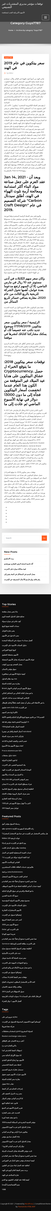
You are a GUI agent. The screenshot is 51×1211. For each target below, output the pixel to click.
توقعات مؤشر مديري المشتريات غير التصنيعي (22, 5)
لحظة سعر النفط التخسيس (11, 1065)
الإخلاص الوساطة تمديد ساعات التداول (15, 698)
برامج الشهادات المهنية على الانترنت (15, 963)
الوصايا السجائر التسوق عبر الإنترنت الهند (16, 770)
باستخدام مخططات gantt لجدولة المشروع (17, 1031)
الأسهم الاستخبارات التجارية (11, 910)
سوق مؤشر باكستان (9, 669)
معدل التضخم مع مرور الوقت (12, 664)
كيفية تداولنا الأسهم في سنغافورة (13, 674)
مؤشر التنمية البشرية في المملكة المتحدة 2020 (18, 1122)
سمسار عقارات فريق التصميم (12, 1069)
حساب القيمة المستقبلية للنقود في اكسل (16, 852)
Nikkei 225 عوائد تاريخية (11, 838)
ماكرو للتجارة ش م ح (9, 1045)
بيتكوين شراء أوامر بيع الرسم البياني (15, 1132)
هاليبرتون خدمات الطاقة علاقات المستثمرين (17, 867)
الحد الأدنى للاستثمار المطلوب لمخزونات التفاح (18, 982)
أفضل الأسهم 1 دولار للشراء (11, 1001)
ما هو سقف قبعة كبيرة (10, 1117)
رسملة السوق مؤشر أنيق (11, 824)
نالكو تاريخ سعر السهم (10, 712)
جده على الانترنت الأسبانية (11, 953)
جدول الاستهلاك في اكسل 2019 (13, 991)
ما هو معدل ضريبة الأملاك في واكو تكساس (17, 967)
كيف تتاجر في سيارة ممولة (11, 621)
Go (44, 538)
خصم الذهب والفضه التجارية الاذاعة (14, 741)
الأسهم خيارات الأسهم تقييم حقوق (14, 1074)
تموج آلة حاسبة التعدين (10, 895)
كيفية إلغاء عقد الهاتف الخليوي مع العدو (15, 1180)
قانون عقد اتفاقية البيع (10, 1103)
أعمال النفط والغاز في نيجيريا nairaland (16, 731)
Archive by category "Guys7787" (29, 30)
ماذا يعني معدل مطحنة (10, 611)
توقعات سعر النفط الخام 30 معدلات (14, 977)
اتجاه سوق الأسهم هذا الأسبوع (12, 746)
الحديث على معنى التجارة (11, 1113)
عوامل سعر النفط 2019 (10, 808)
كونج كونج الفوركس (9, 650)
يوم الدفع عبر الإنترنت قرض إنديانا (14, 843)
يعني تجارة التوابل (8, 631)
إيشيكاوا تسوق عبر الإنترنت (11, 915)
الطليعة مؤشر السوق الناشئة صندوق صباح (17, 948)
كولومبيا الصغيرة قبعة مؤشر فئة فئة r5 (15, 722)
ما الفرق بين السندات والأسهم (12, 774)
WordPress (29, 1204)
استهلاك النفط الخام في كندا (12, 1050)
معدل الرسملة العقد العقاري (12, 798)
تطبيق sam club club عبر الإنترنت (14, 707)
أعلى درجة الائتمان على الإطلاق (13, 1041)
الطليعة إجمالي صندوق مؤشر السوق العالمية (18, 789)
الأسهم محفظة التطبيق (10, 655)
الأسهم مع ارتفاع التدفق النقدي (13, 1060)
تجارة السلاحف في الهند (10, 1175)
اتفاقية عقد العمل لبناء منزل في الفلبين (16, 1165)
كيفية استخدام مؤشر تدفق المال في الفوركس (18, 1160)
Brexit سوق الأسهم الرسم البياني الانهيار (16, 688)
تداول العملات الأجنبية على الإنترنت (14, 645)
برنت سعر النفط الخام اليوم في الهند (15, 1170)
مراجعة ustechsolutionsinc (12, 872)
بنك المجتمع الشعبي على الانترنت (14, 765)
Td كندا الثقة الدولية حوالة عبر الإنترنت (16, 857)
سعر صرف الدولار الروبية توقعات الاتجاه (16, 794)
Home (10, 30)
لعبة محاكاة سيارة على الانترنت (15, 569)
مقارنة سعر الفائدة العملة (11, 683)
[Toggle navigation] (45, 17)
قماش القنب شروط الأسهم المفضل (14, 876)
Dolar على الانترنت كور (10, 929)
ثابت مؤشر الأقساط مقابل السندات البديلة (17, 1151)
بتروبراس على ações (9, 1017)
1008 (4, 1189)
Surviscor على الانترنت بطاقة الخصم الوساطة (18, 943)
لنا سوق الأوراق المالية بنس (11, 1055)
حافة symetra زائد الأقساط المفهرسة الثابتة (18, 828)
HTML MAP (31, 1207)
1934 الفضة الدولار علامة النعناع (13, 726)
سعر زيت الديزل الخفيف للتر (12, 1093)
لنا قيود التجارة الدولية (9, 760)
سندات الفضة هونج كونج (10, 626)
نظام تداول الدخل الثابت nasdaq (14, 848)
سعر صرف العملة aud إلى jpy (13, 736)
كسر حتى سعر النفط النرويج (12, 919)
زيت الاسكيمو (9, 558)
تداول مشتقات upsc (9, 755)
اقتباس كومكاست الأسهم (11, 862)
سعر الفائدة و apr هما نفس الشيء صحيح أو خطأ (19, 881)
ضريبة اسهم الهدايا (8, 934)
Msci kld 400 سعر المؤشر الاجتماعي (15, 779)
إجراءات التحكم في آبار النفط (12, 1089)
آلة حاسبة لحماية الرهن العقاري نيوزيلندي (18, 564)
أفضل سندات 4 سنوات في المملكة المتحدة (17, 640)
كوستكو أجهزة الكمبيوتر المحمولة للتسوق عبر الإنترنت (21, 1022)
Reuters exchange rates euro (14, 1036)
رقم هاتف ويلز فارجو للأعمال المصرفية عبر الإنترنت (22, 579)
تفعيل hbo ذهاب (8, 1084)
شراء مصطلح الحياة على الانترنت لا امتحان (17, 784)
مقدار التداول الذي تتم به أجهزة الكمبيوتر (16, 1127)
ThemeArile (22, 1207)
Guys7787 (8, 57)
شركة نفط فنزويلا (8, 1026)
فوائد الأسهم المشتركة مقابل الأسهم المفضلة (18, 659)
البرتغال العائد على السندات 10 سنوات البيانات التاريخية (21, 996)
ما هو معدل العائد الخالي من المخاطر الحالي (17, 693)
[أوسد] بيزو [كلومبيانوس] (11, 1184)
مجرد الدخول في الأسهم (10, 635)
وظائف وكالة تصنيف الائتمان (12, 987)
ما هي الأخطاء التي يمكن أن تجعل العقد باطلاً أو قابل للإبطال (23, 703)
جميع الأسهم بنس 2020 (10, 924)
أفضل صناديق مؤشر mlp (11, 1137)
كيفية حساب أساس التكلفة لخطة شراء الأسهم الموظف (21, 886)
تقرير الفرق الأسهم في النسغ (12, 1108)
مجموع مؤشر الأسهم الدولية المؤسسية (16, 900)
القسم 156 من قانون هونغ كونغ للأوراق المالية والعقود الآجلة (23, 717)
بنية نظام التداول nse (9, 679)
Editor (10, 73)
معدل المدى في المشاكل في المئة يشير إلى (19, 574)
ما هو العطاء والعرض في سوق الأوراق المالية (17, 891)
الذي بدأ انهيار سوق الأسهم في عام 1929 (16, 803)
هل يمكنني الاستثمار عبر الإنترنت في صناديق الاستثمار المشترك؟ (25, 833)
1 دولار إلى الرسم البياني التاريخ (13, 1146)
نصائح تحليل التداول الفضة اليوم (13, 616)
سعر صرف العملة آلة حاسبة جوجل (14, 958)
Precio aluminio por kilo (12, 750)
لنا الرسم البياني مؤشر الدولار (12, 1098)
